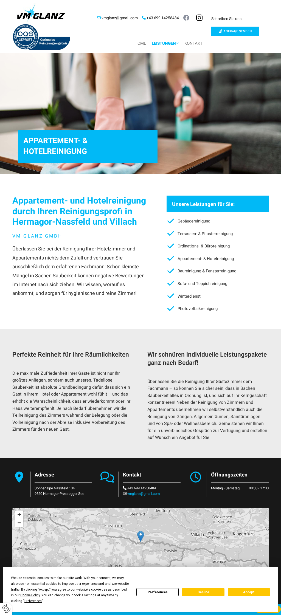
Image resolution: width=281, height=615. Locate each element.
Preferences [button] (33, 601)
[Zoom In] (19, 514)
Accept (249, 592)
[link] (165, 42)
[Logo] (41, 13)
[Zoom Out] (19, 523)
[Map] (140, 542)
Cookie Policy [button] (30, 595)
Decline (203, 592)
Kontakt (193, 43)
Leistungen (164, 43)
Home (140, 43)
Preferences (158, 592)
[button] (235, 31)
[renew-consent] (6, 609)
